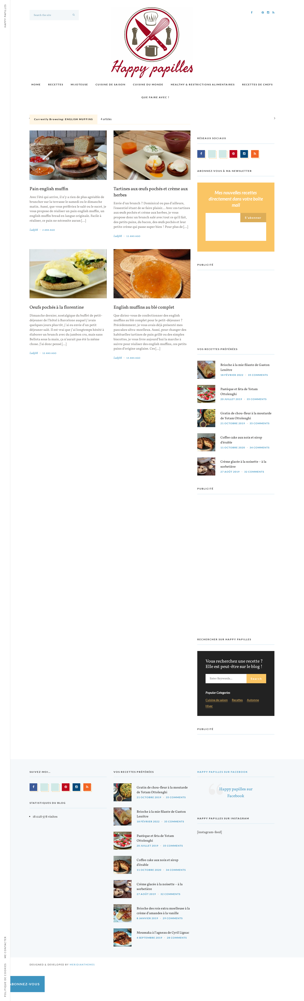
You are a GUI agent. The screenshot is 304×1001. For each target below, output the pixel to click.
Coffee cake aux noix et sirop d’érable (241, 440)
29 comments (173, 918)
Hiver (209, 706)
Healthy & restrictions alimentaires (203, 84)
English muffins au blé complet (144, 308)
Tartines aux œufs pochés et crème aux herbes (151, 192)
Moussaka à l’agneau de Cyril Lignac (163, 933)
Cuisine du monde (148, 84)
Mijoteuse (79, 84)
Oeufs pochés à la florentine (57, 308)
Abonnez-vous (24, 984)
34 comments (259, 447)
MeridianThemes (82, 964)
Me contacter (5, 947)
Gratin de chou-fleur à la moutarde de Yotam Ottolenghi (246, 415)
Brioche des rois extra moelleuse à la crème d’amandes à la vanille (163, 911)
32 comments (254, 471)
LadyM (34, 230)
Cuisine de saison (111, 84)
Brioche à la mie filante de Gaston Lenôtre (245, 367)
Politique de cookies (5, 980)
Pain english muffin (49, 189)
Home (36, 84)
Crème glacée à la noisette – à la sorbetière (243, 464)
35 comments (258, 374)
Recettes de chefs (257, 84)
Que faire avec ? (155, 97)
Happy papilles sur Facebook (222, 771)
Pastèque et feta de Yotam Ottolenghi (239, 391)
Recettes (55, 84)
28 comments (177, 937)
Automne (253, 700)
